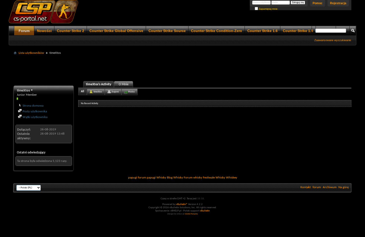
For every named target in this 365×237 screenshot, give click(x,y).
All (82, 91)
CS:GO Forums (191, 214)
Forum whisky (193, 177)
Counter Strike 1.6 (262, 31)
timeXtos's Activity (98, 84)
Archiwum (329, 187)
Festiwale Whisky (214, 177)
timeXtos (98, 92)
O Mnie (124, 84)
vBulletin (205, 210)
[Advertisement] (182, 67)
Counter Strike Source (167, 31)
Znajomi (115, 92)
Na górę (343, 187)
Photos (131, 92)
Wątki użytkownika (34, 117)
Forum (24, 31)
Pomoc (318, 3)
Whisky (161, 177)
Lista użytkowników (31, 53)
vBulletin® (181, 204)
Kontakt (305, 187)
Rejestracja (338, 3)
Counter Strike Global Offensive (116, 31)
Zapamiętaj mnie (268, 8)
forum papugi (147, 177)
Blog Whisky (175, 177)
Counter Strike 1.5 (298, 31)
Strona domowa (32, 105)
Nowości (44, 31)
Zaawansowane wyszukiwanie (332, 40)
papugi (132, 177)
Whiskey (231, 177)
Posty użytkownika (34, 111)
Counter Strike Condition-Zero (216, 31)
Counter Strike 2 (70, 31)
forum (317, 187)
